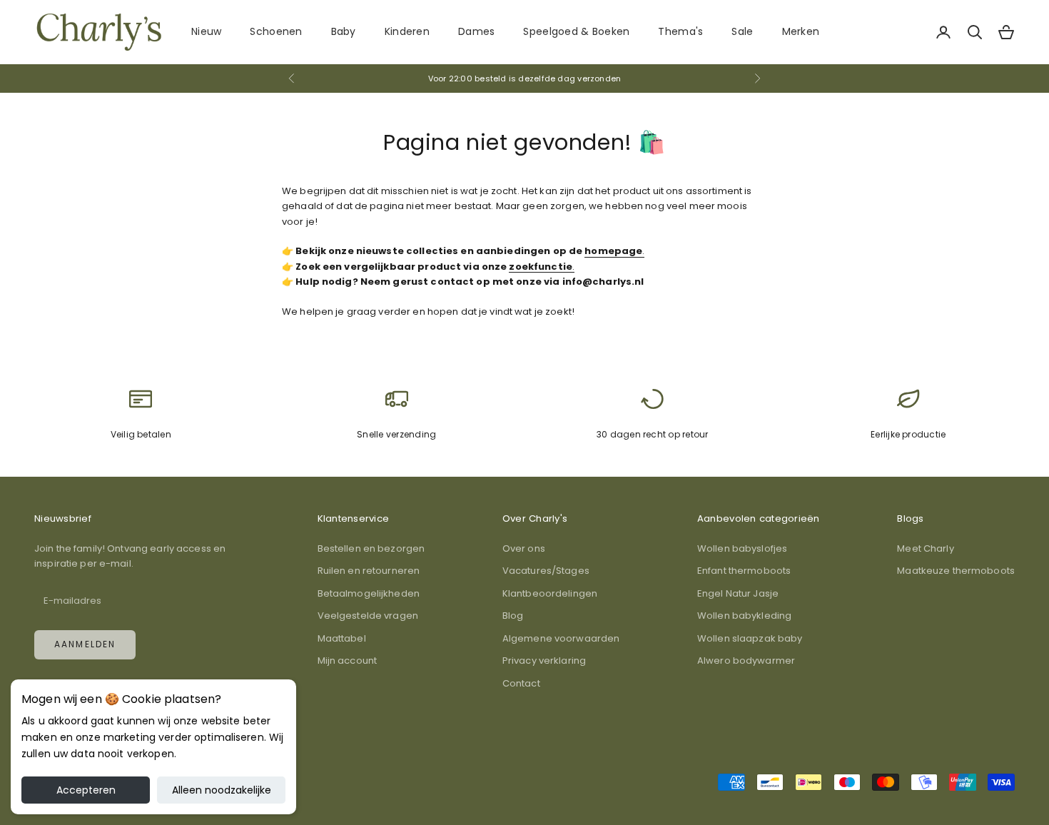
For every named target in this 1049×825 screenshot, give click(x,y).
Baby (343, 31)
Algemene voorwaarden (561, 638)
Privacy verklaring (544, 660)
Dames (476, 31)
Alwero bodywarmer (746, 660)
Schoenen (276, 31)
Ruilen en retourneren (369, 570)
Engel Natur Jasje (738, 593)
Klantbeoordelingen (549, 593)
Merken (801, 31)
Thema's (680, 31)
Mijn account (347, 660)
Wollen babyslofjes (742, 548)
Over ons (523, 548)
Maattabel (342, 638)
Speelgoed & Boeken (576, 31)
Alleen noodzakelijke (221, 790)
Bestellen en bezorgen (371, 548)
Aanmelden (85, 644)
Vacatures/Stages (545, 570)
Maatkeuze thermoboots (956, 570)
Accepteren (86, 790)
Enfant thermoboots (744, 570)
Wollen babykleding (744, 615)
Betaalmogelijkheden (369, 593)
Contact (521, 683)
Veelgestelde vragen (368, 615)
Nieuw (206, 31)
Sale (742, 31)
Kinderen (407, 31)
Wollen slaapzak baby (750, 638)
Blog (513, 615)
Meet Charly (925, 548)
